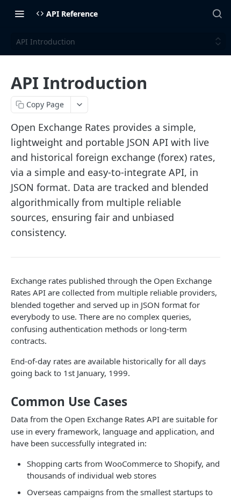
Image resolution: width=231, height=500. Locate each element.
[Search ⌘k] (217, 13)
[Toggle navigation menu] (19, 13)
